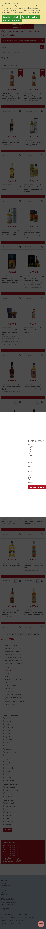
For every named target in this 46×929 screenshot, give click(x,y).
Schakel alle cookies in (11, 17)
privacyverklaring (34, 12)
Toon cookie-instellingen (30, 17)
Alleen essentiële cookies (11, 20)
